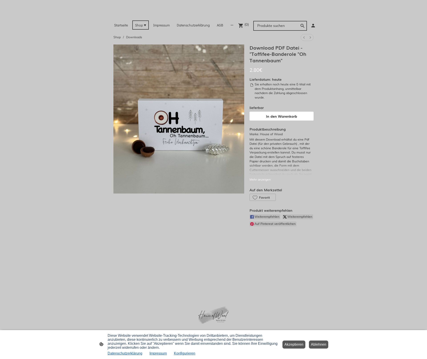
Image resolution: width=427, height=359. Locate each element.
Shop (117, 37)
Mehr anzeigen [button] (260, 179)
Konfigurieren (184, 353)
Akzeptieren (293, 344)
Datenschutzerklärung (125, 353)
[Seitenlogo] (213, 15)
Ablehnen (318, 344)
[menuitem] (304, 37)
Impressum (158, 353)
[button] (263, 197)
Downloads (134, 37)
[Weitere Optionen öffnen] (232, 25)
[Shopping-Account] (313, 25)
